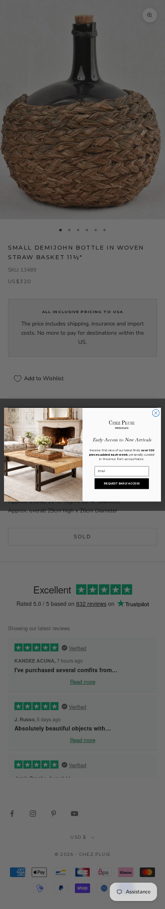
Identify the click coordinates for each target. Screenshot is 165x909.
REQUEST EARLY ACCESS (121, 483)
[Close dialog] (155, 413)
